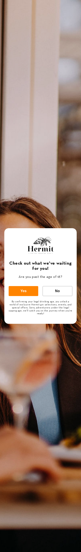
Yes (24, 291)
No (57, 291)
